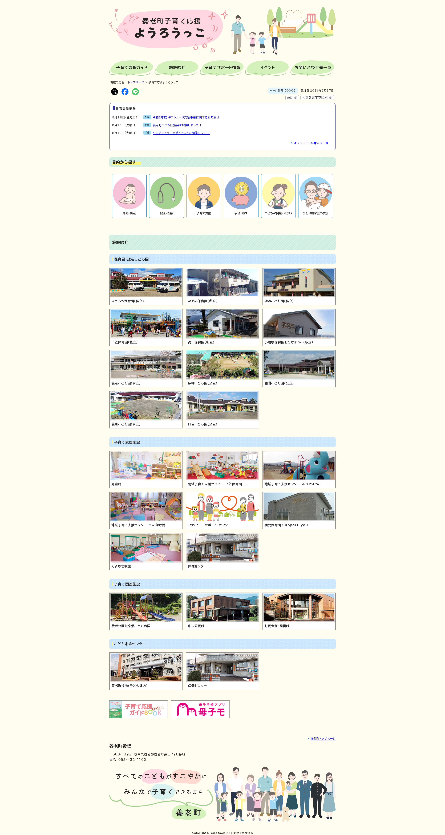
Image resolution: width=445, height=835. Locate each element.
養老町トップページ (323, 738)
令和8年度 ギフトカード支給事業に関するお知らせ (186, 117)
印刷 (290, 97)
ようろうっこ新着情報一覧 (311, 143)
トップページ (136, 82)
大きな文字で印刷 (315, 97)
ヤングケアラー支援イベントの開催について (181, 132)
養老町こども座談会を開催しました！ (177, 125)
